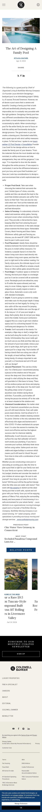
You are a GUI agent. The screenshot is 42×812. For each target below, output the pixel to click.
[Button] (38, 4)
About (5, 697)
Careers (6, 691)
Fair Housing (6, 763)
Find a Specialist (10, 684)
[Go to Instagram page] (23, 729)
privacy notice (18, 795)
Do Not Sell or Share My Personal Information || (16, 743)
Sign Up (21, 654)
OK (21, 808)
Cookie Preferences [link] (28, 767)
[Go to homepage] (21, 4)
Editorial (6, 703)
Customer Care (7, 748)
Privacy (37, 743)
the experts (15, 488)
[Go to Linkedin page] (29, 729)
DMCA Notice (26, 763)
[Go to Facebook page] (18, 729)
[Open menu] (3, 5)
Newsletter (7, 716)
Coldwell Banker (10, 710)
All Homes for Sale (8, 771)
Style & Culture (21, 58)
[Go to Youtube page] (13, 728)
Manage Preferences (21, 803)
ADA (23, 759)
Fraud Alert (5, 767)
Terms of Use (25, 735)
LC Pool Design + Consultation (20, 144)
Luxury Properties (10, 678)
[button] (18, 76)
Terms (4, 759)
